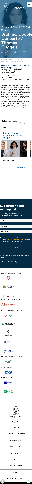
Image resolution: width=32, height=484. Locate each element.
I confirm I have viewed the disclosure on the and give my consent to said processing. (16, 239)
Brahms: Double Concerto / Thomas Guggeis (12, 135)
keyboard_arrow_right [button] (25, 123)
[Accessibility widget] (2, 481)
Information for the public (9, 61)
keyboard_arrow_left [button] (20, 123)
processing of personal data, (14, 239)
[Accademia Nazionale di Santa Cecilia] (5, 7)
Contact (15, 459)
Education (15, 453)
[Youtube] (12, 262)
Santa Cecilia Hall (8, 52)
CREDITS (4, 483)
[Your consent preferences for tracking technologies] (29, 481)
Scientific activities (15, 478)
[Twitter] (9, 262)
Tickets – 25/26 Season (15, 59)
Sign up (16, 247)
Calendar (4, 59)
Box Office (22, 61)
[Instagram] (5, 262)
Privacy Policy (15, 466)
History (15, 472)
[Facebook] (2, 262)
